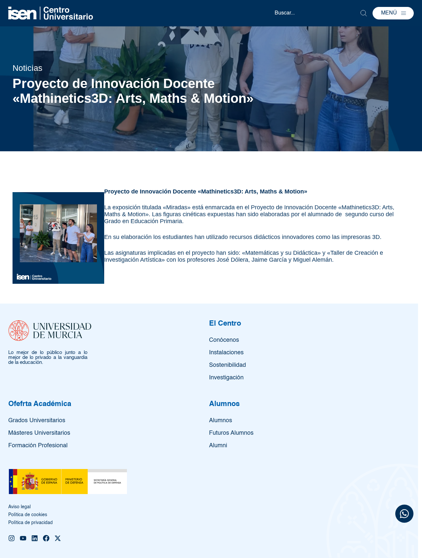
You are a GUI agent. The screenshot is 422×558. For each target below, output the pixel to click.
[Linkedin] (34, 538)
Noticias (28, 68)
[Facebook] (46, 538)
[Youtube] (23, 538)
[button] (393, 13)
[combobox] (317, 13)
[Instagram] (11, 538)
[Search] (364, 13)
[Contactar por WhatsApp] (404, 514)
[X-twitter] (57, 538)
